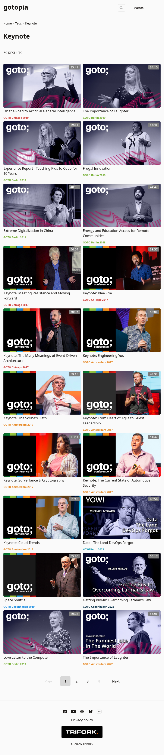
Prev (48, 681)
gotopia (15, 7)
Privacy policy (82, 720)
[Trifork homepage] (82, 732)
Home (7, 23)
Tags (18, 23)
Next (116, 681)
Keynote (30, 23)
